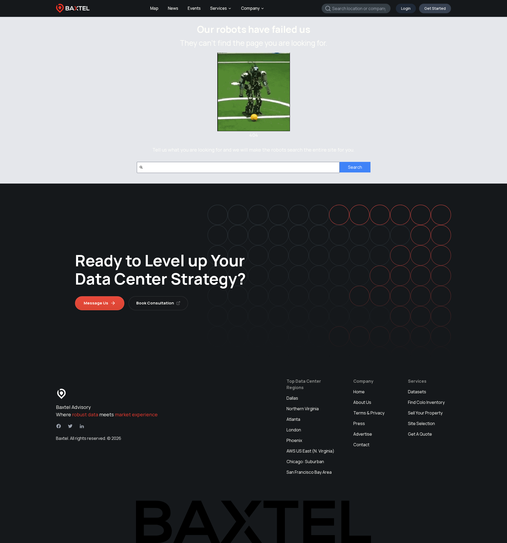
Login (406, 8)
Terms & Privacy (368, 413)
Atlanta (293, 419)
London (294, 430)
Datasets (417, 392)
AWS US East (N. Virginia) (310, 451)
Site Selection (421, 423)
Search (355, 167)
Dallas (292, 398)
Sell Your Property (425, 413)
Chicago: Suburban (305, 461)
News (173, 8)
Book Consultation (155, 303)
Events (194, 8)
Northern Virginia (303, 409)
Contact (361, 445)
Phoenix (294, 440)
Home (359, 392)
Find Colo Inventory (426, 402)
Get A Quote (420, 434)
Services (218, 8)
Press (359, 423)
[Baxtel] (73, 8)
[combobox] (356, 8)
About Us (362, 402)
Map (154, 8)
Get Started (435, 8)
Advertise (362, 434)
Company (250, 8)
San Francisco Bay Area (309, 472)
